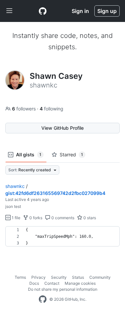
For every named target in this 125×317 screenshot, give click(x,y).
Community (100, 277)
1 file (15, 217)
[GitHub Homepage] (43, 299)
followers (24, 108)
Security (59, 277)
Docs (34, 283)
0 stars (89, 217)
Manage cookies (80, 283)
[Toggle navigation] (9, 11)
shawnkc (15, 186)
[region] (62, 236)
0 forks (35, 217)
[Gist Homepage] (43, 11)
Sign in (80, 11)
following (51, 108)
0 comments (62, 217)
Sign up (107, 11)
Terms (20, 277)
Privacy (38, 277)
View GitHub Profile (62, 128)
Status (78, 277)
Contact (51, 283)
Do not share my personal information (62, 289)
